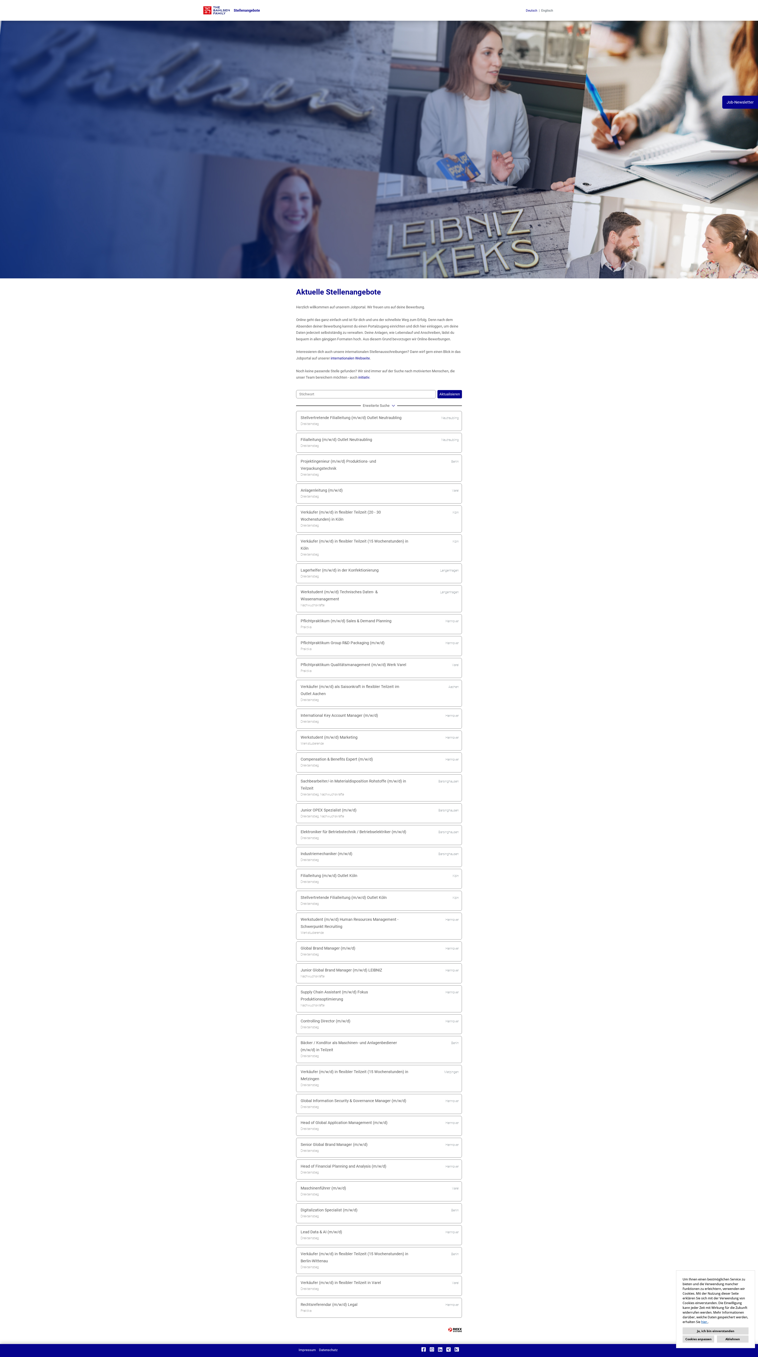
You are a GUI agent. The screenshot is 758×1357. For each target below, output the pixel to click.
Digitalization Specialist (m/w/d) (329, 1210)
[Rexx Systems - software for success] (455, 1329)
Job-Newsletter (740, 102)
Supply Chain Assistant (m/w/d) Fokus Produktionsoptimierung (334, 995)
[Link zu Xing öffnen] (448, 1349)
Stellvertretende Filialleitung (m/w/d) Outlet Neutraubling (351, 417)
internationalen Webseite (350, 358)
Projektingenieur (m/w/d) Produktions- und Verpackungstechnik (338, 465)
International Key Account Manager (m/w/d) (339, 715)
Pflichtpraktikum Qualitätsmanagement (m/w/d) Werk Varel (353, 664)
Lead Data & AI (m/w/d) (321, 1232)
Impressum (307, 1350)
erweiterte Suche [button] (376, 405)
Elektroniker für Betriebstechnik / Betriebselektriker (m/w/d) (353, 831)
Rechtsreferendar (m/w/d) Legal (329, 1304)
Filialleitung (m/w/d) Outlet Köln (329, 875)
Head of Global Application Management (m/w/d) (344, 1122)
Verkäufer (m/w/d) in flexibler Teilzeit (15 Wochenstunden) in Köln (354, 545)
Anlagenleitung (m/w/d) (322, 490)
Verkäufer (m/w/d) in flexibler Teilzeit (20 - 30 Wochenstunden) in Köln (341, 516)
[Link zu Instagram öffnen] (432, 1349)
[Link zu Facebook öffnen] (423, 1349)
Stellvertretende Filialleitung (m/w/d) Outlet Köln (344, 897)
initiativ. (364, 377)
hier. (704, 1322)
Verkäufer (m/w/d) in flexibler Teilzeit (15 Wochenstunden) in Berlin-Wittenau (354, 1257)
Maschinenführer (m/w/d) (323, 1188)
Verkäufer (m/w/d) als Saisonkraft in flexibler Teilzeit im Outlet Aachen (350, 690)
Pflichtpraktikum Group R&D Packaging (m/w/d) (343, 642)
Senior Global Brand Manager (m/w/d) (334, 1144)
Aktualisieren (449, 394)
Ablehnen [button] (732, 1339)
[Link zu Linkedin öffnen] (440, 1349)
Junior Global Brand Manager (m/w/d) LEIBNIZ (341, 970)
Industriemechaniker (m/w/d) (326, 853)
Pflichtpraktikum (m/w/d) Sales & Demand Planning (346, 621)
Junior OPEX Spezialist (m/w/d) (328, 810)
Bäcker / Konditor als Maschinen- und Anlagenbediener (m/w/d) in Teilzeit (349, 1046)
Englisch (547, 10)
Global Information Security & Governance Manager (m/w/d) (353, 1100)
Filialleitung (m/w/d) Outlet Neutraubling (336, 439)
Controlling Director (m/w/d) (325, 1021)
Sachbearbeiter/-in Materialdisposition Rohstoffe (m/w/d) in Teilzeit (353, 785)
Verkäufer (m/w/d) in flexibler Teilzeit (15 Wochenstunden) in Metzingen (354, 1075)
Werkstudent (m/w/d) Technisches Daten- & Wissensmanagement (339, 595)
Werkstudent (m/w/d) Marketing (329, 737)
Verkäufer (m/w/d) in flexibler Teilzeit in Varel (341, 1282)
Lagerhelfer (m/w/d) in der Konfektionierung (340, 570)
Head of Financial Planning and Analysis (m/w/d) (343, 1166)
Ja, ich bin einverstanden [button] (715, 1331)
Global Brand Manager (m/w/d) (328, 948)
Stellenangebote (247, 10)
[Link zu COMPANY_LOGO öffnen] (216, 10)
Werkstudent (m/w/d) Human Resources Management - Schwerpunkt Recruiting (350, 923)
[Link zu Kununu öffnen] (457, 1349)
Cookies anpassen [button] (698, 1339)
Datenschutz (328, 1350)
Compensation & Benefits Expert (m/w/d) (337, 759)
